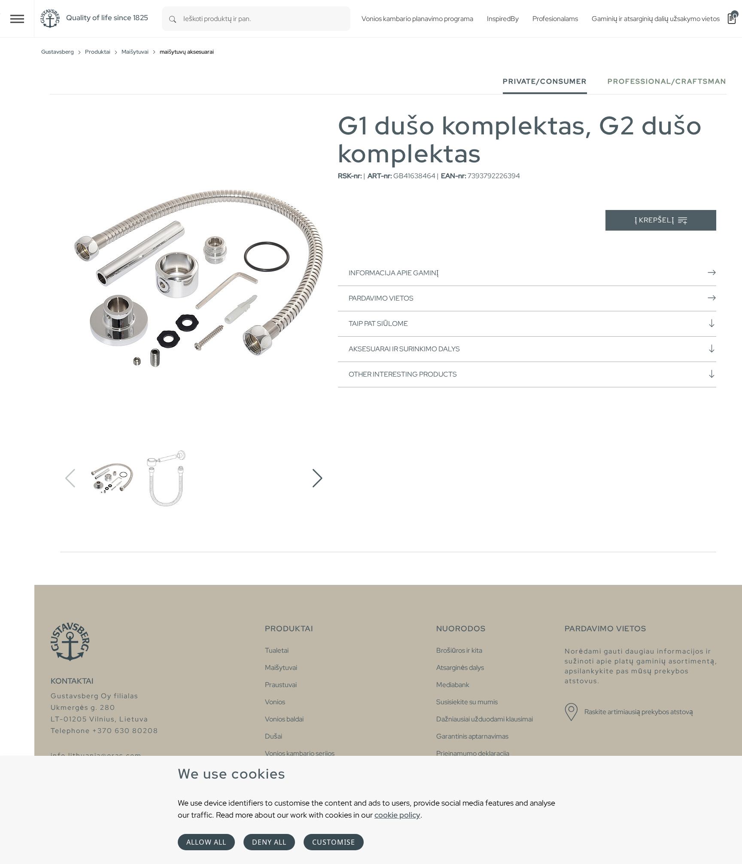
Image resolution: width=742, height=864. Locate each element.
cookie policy (397, 815)
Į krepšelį (655, 220)
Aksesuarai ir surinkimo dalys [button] (404, 348)
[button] (317, 478)
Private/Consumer (545, 81)
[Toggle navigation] (17, 18)
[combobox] (266, 19)
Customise (333, 842)
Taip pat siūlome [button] (378, 323)
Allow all (206, 842)
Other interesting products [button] (403, 374)
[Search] (172, 19)
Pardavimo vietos (381, 298)
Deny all (269, 842)
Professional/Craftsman (667, 81)
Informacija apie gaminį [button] (393, 272)
